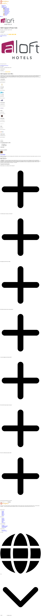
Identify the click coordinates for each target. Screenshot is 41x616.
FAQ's (1, 36)
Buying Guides (4, 5)
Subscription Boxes (4, 6)
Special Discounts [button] (4, 7)
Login (2, 16)
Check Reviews (5, 35)
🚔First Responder (6, 13)
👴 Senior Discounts (6, 10)
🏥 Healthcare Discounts (7, 11)
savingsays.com (4, 615)
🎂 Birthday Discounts (6, 12)
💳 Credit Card (5, 14)
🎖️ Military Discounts (6, 9)
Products (1, 35)
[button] (20, 574)
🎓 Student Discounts (6, 8)
